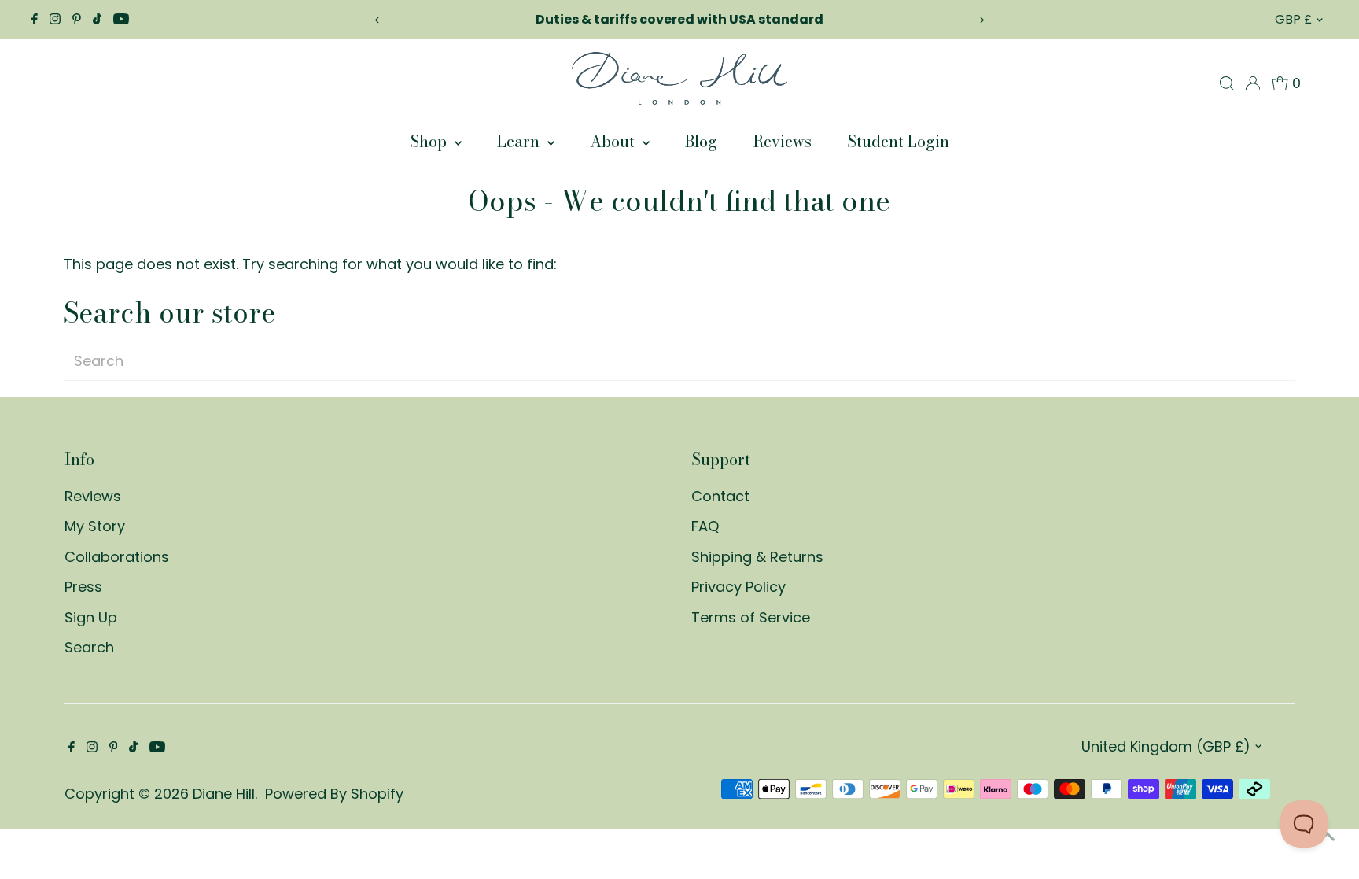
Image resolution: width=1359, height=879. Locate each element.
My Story (94, 526)
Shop (430, 141)
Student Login (898, 141)
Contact (720, 496)
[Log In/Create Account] (1253, 83)
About (614, 141)
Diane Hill (224, 793)
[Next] (982, 20)
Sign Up (90, 617)
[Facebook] (35, 20)
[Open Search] (1227, 83)
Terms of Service (750, 617)
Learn (520, 141)
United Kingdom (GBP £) (1165, 746)
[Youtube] (121, 20)
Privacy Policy (738, 586)
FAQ (705, 526)
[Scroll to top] (1327, 835)
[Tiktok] (97, 20)
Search (89, 647)
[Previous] (377, 20)
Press (83, 586)
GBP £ (1293, 19)
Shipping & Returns (757, 557)
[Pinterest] (76, 20)
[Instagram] (55, 20)
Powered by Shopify (334, 793)
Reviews (782, 141)
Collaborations (116, 557)
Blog (701, 141)
